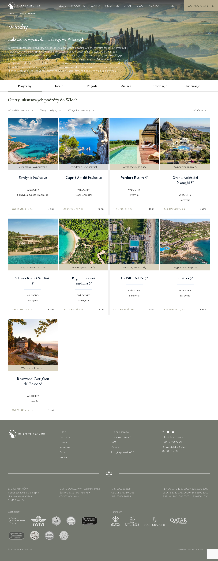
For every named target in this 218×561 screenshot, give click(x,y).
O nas (128, 5)
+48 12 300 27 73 (172, 441)
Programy (78, 5)
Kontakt (155, 5)
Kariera (115, 447)
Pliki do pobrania (120, 431)
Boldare (205, 549)
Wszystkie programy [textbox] (79, 110)
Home (11, 13)
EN (172, 5)
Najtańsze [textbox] (197, 110)
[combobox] (22, 110)
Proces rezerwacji (121, 436)
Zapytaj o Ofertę (201, 5)
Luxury (95, 5)
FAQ (113, 441)
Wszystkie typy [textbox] (48, 110)
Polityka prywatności (122, 452)
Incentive (112, 5)
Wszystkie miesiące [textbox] (18, 110)
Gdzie (62, 5)
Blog (140, 5)
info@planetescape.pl (174, 436)
